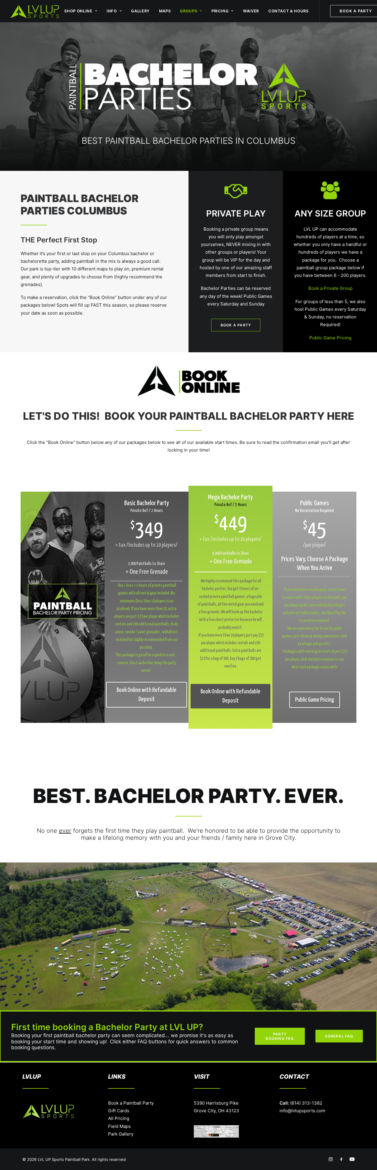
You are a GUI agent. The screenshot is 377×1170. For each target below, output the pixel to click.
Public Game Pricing (330, 338)
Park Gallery (120, 1134)
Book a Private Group (330, 288)
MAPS (165, 11)
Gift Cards (118, 1110)
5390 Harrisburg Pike (216, 1103)
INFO (112, 11)
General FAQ (339, 1036)
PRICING (220, 11)
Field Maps (119, 1126)
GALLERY (140, 11)
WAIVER (251, 11)
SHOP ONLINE (78, 11)
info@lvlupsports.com (302, 1110)
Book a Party (236, 325)
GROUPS (188, 11)
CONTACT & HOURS (288, 11)
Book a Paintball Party (131, 1103)
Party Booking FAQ (280, 1036)
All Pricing (118, 1118)
